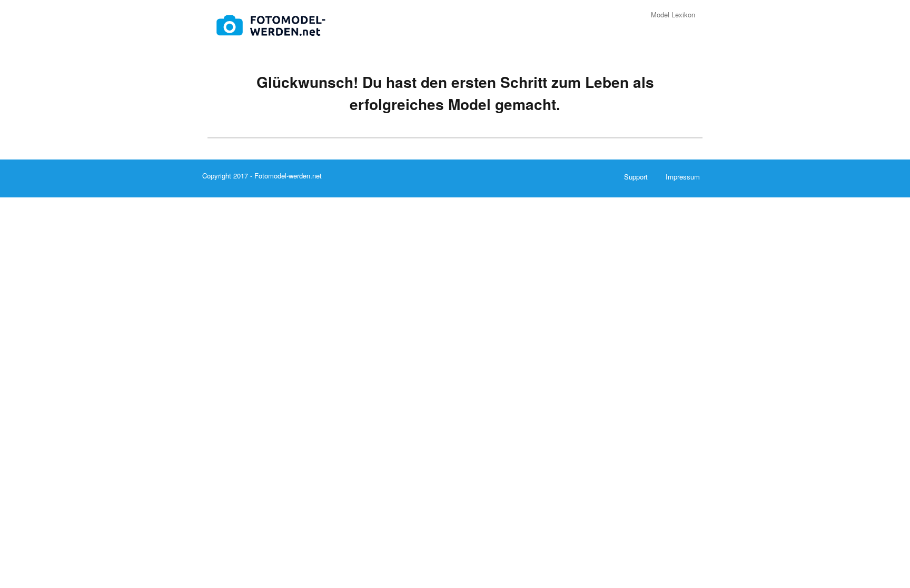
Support (636, 177)
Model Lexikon (673, 14)
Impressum (683, 177)
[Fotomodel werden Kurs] (273, 22)
